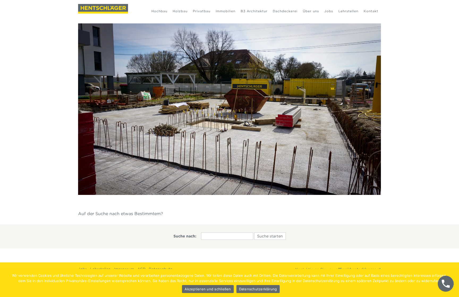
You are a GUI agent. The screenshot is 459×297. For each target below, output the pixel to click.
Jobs (328, 11)
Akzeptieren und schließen (208, 289)
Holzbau (180, 11)
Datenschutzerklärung (258, 289)
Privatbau (201, 11)
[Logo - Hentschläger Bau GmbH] (103, 9)
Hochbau (159, 11)
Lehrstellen (348, 11)
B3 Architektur (254, 11)
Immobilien (225, 11)
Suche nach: (184, 236)
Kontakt (371, 11)
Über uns (311, 11)
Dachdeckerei (285, 11)
